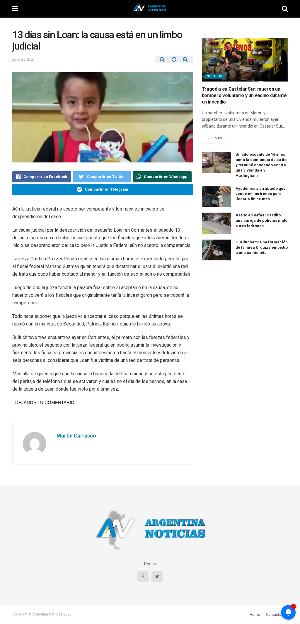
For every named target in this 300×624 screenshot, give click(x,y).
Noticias (215, 76)
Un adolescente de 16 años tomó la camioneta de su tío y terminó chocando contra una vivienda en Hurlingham (261, 165)
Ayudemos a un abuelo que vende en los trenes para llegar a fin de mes (261, 193)
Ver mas (214, 138)
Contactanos (277, 614)
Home (255, 614)
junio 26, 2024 (23, 59)
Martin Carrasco (76, 436)
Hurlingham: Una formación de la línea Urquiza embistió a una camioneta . (262, 247)
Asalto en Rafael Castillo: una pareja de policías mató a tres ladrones (261, 220)
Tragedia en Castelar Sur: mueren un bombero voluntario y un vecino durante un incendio (244, 95)
